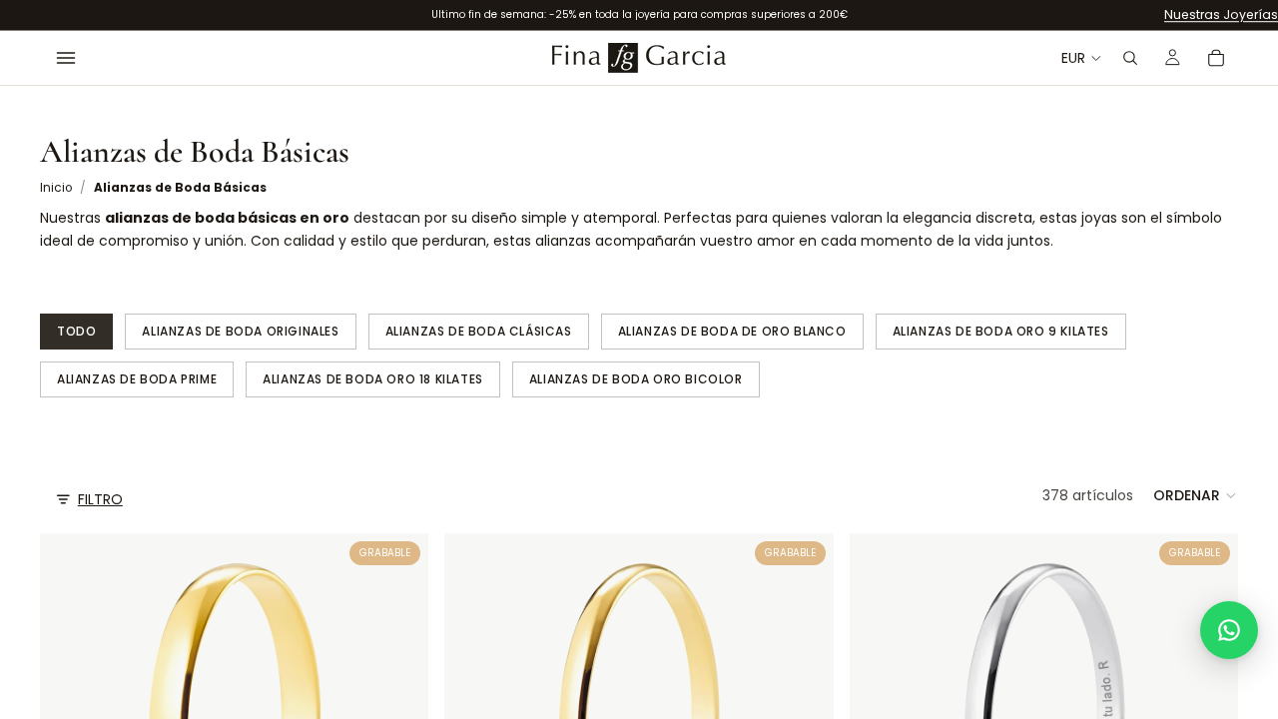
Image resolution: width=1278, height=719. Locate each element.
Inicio (56, 188)
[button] (1195, 495)
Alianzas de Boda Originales (240, 331)
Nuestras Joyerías (1221, 14)
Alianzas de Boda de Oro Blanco (732, 331)
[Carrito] (1216, 58)
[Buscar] (1130, 58)
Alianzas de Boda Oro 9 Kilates (1001, 331)
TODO (76, 331)
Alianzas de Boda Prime (137, 378)
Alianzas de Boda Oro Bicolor (636, 378)
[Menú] (66, 58)
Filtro (100, 499)
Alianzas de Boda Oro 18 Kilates (373, 378)
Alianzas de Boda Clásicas (478, 331)
